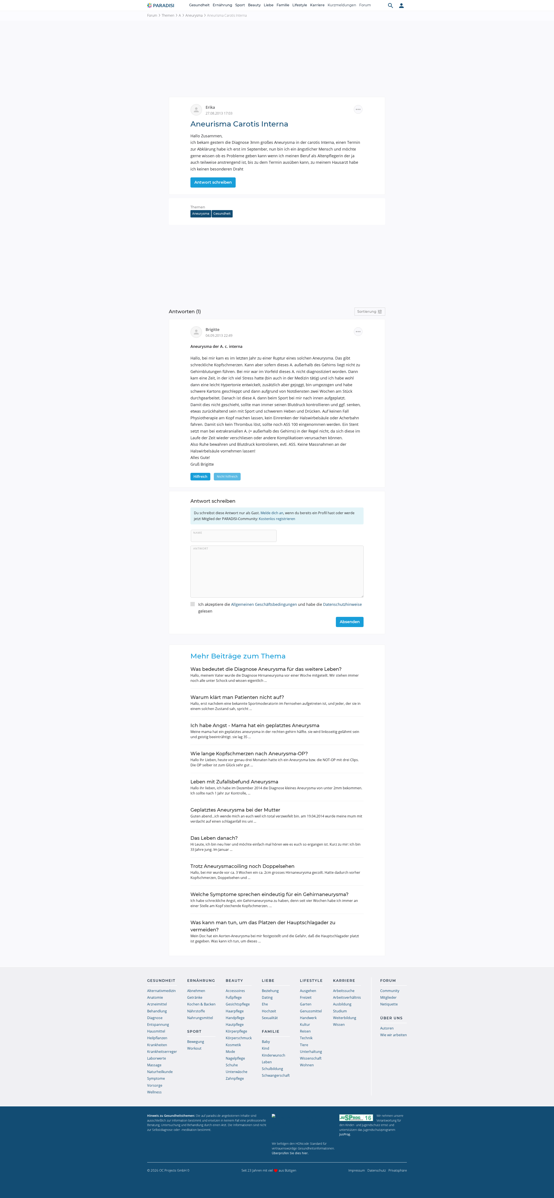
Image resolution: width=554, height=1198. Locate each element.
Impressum (356, 1170)
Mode (230, 1051)
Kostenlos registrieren (277, 518)
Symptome (156, 1078)
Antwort (200, 548)
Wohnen (307, 1065)
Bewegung (195, 1041)
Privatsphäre (397, 1170)
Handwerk (308, 1017)
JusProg (344, 1134)
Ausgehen (308, 990)
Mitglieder (388, 997)
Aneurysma (194, 15)
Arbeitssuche (343, 990)
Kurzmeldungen (342, 5)
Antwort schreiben (213, 182)
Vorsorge (154, 1085)
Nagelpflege (235, 1058)
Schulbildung (272, 1068)
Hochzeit (269, 1011)
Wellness (154, 1092)
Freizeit (306, 997)
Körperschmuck (239, 1038)
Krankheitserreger (162, 1051)
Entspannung (158, 1024)
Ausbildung (342, 1004)
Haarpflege (235, 1011)
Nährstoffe (196, 1011)
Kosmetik (233, 1044)
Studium (340, 1011)
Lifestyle (299, 5)
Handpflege (235, 1017)
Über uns (391, 1018)
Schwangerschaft (276, 1075)
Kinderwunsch (273, 1055)
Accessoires (235, 990)
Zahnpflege (235, 1078)
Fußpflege (234, 997)
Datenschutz (376, 1170)
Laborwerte (156, 1058)
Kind (265, 1048)
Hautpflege (235, 1024)
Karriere (317, 5)
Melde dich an (272, 513)
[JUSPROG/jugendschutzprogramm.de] (356, 1117)
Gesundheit (199, 5)
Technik (306, 1038)
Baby (266, 1041)
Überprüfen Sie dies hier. (290, 1153)
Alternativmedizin (161, 990)
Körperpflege (236, 1031)
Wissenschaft (311, 1058)
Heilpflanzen (157, 1038)
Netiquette (389, 1004)
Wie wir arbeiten (393, 1035)
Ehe (265, 1004)
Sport (240, 5)
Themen (168, 15)
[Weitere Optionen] (358, 109)
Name (197, 533)
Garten (305, 1004)
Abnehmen (196, 990)
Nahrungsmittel (200, 1017)
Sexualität (270, 1017)
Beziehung (270, 990)
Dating (267, 997)
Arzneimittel (157, 1004)
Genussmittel (311, 1011)
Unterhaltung (311, 1051)
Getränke (194, 997)
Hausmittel (156, 1031)
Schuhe (232, 1065)
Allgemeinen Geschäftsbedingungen (264, 604)
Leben (267, 1062)
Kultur (305, 1024)
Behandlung (157, 1011)
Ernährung (222, 5)
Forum (365, 5)
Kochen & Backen (201, 1004)
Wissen (339, 1024)
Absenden (350, 621)
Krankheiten (157, 1044)
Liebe (269, 5)
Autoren (387, 1028)
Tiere (304, 1044)
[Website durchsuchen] (390, 5)
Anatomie (155, 997)
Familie (283, 5)
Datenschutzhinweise (342, 604)
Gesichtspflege (238, 1004)
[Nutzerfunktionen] (401, 5)
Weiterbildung (344, 1017)
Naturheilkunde (160, 1071)
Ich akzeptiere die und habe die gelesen (280, 608)
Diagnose (155, 1017)
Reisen (305, 1031)
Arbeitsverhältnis (347, 997)
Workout (194, 1048)
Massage (154, 1065)
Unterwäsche (236, 1071)
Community (389, 990)
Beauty (254, 5)
